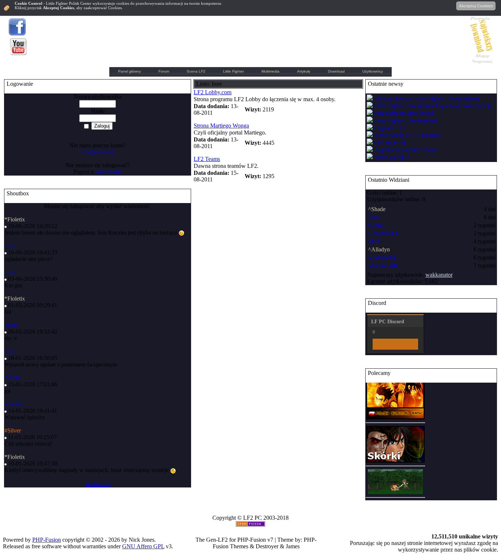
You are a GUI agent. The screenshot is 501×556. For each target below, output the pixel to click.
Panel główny (129, 71)
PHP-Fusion (46, 540)
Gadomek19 (382, 233)
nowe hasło (108, 172)
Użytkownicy (372, 71)
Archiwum (97, 483)
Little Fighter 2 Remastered (405, 120)
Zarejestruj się (97, 152)
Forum (163, 71)
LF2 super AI (389, 142)
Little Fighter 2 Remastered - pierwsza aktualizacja (432, 106)
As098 (12, 378)
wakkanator (381, 257)
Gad (9, 246)
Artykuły (303, 71)
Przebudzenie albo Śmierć (404, 113)
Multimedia (270, 71)
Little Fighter (233, 71)
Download (336, 71)
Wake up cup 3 (391, 157)
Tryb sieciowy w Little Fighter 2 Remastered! (426, 98)
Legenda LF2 (390, 128)
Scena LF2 (196, 71)
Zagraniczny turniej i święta (406, 150)
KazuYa (13, 404)
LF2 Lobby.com (212, 92)
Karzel (376, 225)
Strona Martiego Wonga (221, 125)
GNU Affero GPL (143, 546)
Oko (373, 217)
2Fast (10, 325)
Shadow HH (383, 265)
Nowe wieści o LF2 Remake (407, 135)
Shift (373, 241)
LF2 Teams (207, 159)
